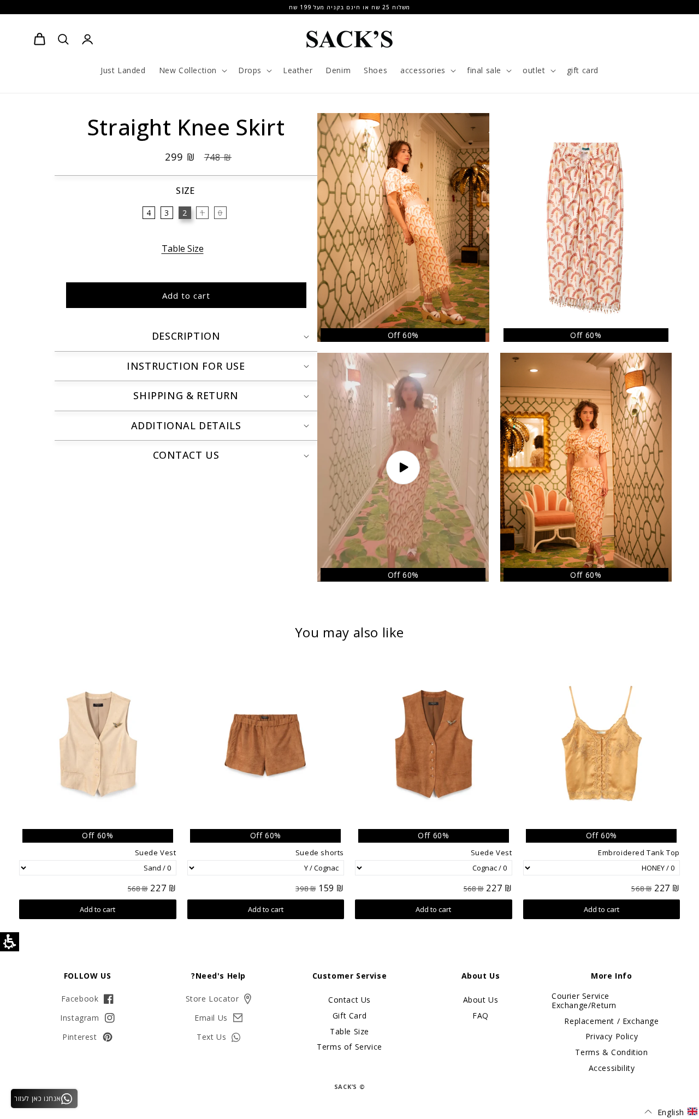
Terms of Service (349, 1046)
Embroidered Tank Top (639, 852)
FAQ (480, 1015)
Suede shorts (319, 852)
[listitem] (586, 227)
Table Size (183, 248)
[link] (39, 39)
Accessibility (612, 1068)
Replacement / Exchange (611, 1021)
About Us (481, 1000)
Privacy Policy (611, 1036)
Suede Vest (491, 852)
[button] (192, 70)
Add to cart (601, 909)
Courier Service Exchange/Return (584, 1001)
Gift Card (349, 1015)
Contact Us (349, 1000)
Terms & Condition (611, 1052)
